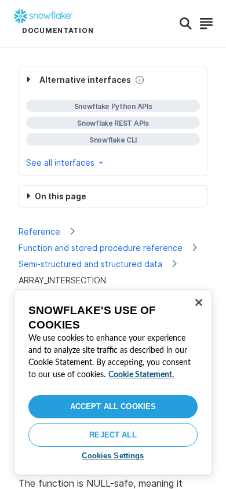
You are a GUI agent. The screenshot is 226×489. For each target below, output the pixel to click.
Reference (39, 231)
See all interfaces (60, 162)
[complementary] (113, 121)
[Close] (199, 302)
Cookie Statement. (141, 375)
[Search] (185, 24)
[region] (113, 382)
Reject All (112, 434)
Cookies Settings (113, 455)
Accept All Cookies (113, 406)
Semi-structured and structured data (90, 264)
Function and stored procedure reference (101, 248)
